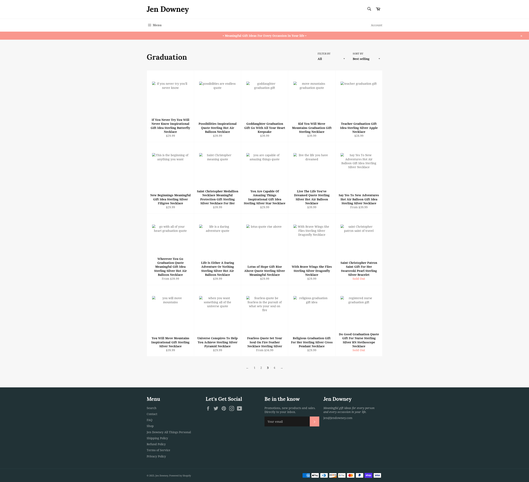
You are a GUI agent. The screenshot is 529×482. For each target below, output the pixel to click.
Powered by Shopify (180, 475)
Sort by (358, 53)
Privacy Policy (156, 456)
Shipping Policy (157, 438)
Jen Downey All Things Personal (169, 432)
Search (151, 408)
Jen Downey (168, 9)
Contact (152, 414)
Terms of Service (158, 450)
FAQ (149, 420)
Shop (150, 426)
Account (376, 25)
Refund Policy (156, 444)
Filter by (324, 53)
